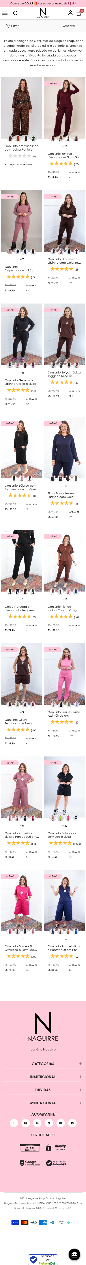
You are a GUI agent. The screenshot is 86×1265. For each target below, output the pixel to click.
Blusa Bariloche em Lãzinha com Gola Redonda (61, 495)
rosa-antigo (9, 818)
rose (9, 251)
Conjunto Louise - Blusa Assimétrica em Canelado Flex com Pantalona (64, 713)
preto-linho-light (76, 818)
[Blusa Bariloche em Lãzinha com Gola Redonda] (64, 447)
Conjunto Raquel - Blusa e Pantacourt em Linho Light (64, 948)
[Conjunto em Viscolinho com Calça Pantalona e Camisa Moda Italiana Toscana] (21, 108)
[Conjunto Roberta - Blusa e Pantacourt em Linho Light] (21, 787)
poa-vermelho (18, 138)
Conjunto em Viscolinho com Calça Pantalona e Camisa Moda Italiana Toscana (22, 147)
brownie (60, 138)
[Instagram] (25, 1123)
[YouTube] (60, 1123)
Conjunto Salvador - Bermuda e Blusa (62, 834)
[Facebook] (14, 1123)
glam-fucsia (9, 931)
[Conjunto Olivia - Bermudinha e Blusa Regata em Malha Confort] (21, 674)
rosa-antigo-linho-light (52, 818)
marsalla (52, 138)
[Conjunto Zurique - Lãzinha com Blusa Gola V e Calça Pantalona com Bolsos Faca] (64, 108)
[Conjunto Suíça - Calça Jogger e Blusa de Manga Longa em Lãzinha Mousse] (64, 334)
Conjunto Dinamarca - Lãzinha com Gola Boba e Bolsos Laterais (65, 260)
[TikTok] (49, 1123)
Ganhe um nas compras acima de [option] (43, 3)
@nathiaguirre (46, 1049)
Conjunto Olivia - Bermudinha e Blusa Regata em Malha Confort (18, 721)
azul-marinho (25, 251)
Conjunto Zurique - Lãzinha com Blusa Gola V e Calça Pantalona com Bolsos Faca (65, 155)
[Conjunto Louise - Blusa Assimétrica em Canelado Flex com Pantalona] (64, 674)
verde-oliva (68, 138)
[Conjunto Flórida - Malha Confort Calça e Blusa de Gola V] (64, 561)
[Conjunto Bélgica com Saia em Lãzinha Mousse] (21, 447)
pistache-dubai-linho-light (60, 818)
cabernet (76, 138)
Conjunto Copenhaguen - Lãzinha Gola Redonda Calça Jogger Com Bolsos (22, 268)
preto (17, 251)
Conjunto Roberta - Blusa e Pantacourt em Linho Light (20, 834)
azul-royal (76, 931)
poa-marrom (10, 138)
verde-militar (61, 365)
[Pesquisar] (15, 13)
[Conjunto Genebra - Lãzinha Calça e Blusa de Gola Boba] (21, 334)
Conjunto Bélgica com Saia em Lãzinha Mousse (22, 487)
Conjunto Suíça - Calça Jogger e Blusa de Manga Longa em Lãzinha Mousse (64, 374)
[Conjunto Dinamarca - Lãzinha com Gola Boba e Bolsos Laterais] (64, 221)
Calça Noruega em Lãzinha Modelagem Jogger (19, 608)
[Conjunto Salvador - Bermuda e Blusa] (64, 787)
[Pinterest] (37, 1123)
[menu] (4, 13)
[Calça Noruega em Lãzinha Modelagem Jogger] (21, 561)
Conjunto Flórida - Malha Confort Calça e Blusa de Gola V (64, 608)
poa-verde (33, 138)
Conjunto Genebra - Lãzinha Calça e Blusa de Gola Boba (20, 381)
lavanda (76, 704)
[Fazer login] (70, 13)
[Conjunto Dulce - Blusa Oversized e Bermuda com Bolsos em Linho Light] (21, 900)
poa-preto (25, 138)
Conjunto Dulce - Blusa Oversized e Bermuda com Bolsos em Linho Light (21, 948)
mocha (33, 251)
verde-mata (17, 704)
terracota (68, 931)
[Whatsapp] (72, 1123)
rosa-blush (68, 591)
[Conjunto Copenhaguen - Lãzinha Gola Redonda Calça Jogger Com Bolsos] (21, 221)
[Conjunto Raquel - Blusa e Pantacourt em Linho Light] (64, 900)
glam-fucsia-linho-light (68, 818)
